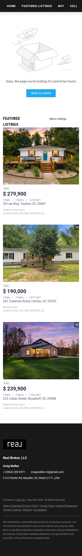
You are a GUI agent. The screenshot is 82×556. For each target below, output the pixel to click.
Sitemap (27, 509)
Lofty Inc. (21, 500)
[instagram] (14, 487)
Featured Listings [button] (37, 6)
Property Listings (12, 509)
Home (11, 6)
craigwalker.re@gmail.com (47, 472)
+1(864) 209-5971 (14, 472)
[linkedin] (6, 487)
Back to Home (41, 93)
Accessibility (40, 509)
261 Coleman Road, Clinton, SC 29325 (29, 301)
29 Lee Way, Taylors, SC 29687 (24, 204)
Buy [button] (61, 6)
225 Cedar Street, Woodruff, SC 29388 (29, 398)
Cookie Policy (47, 505)
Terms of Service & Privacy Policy (20, 505)
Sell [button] (73, 6)
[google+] (22, 487)
